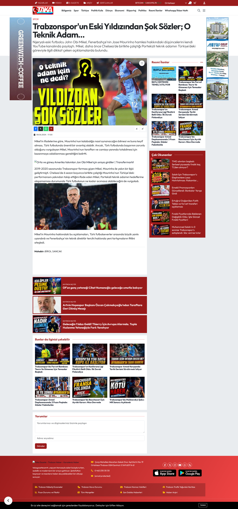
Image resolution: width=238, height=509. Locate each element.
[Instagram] (175, 465)
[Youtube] (180, 465)
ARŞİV (89, 3)
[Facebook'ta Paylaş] (36, 129)
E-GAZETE (74, 3)
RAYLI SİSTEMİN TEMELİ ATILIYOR (161, 83)
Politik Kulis (97, 10)
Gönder (41, 446)
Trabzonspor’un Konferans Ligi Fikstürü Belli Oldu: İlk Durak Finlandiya (87, 369)
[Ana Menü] (204, 10)
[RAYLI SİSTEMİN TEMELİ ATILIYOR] (164, 73)
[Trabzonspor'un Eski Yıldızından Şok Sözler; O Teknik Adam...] (90, 91)
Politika (142, 10)
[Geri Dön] (8, 501)
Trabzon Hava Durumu (91, 487)
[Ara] (199, 10)
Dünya (109, 10)
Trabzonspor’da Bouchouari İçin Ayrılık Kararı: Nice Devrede (88, 401)
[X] (170, 465)
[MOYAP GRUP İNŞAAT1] (217, 58)
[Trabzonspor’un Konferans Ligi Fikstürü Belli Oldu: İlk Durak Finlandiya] (89, 353)
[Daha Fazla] (51, 129)
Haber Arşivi (171, 492)
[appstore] (164, 473)
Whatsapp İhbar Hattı (176, 10)
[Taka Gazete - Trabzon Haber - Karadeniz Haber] (43, 10)
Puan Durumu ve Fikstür (49, 492)
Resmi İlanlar (156, 10)
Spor (76, 10)
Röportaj (131, 10)
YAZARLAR (43, 3)
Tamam (203, 505)
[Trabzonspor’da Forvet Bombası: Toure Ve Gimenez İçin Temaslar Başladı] (52, 353)
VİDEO (58, 3)
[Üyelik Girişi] (203, 3)
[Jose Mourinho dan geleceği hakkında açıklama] (75, 206)
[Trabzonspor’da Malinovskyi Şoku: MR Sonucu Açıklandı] (127, 386)
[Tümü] (201, 62)
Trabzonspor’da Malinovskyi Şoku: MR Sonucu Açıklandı (127, 401)
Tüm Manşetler (87, 492)
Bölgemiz (66, 10)
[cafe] (21, 58)
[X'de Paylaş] (40, 129)
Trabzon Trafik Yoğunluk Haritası (180, 487)
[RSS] (189, 465)
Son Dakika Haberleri (132, 492)
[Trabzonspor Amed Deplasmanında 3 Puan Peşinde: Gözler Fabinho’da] (52, 386)
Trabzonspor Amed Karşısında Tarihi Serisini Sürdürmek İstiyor (126, 368)
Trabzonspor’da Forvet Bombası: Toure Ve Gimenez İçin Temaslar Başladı (51, 369)
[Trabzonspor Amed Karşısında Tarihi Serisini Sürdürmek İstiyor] (127, 353)
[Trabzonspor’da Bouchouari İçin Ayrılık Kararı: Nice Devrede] (89, 386)
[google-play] (190, 473)
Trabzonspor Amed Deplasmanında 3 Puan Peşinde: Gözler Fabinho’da (51, 402)
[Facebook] (165, 465)
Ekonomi (119, 10)
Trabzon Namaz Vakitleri (135, 487)
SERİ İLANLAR (106, 3)
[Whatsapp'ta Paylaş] (46, 129)
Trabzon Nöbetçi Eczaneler (50, 487)
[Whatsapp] (184, 465)
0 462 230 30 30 (102, 470)
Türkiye (85, 10)
